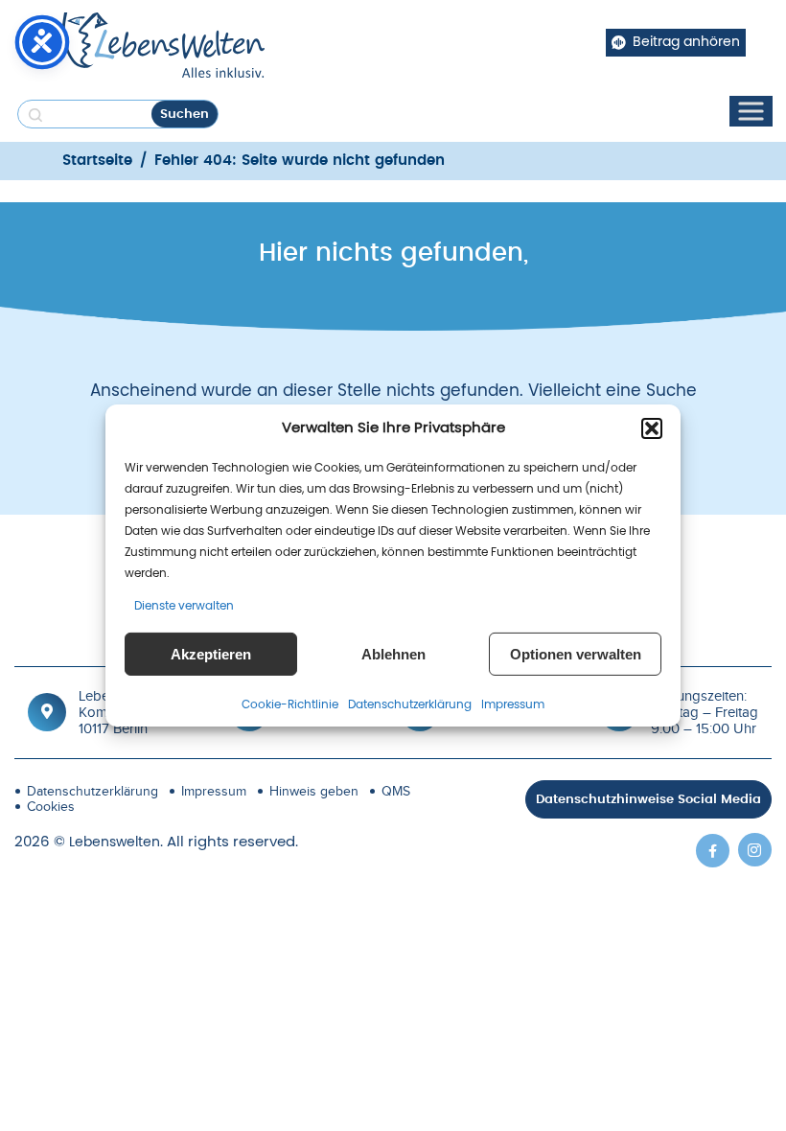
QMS (395, 791)
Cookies (51, 806)
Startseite (97, 160)
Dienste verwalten (184, 606)
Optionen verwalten (575, 654)
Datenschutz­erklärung (410, 704)
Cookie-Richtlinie (290, 704)
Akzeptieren (211, 654)
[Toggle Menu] (750, 112)
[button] (651, 428)
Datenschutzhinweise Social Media (648, 800)
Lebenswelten (114, 842)
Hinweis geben (313, 791)
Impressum (512, 704)
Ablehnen (393, 654)
